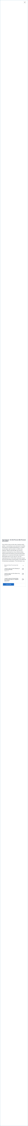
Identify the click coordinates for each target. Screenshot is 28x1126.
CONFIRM (8, 584)
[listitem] (14, 566)
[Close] (25, 2)
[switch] (22, 569)
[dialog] (14, 563)
